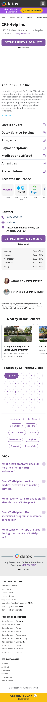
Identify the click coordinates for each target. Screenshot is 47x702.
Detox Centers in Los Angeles (14, 642)
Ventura (31, 425)
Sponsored (12, 12)
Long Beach (32, 439)
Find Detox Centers (9, 586)
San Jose (16, 425)
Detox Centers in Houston (12, 649)
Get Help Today (21, 695)
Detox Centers (16, 17)
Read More (7, 115)
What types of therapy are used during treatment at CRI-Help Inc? (21, 533)
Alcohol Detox (7, 592)
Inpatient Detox (8, 596)
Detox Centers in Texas (11, 624)
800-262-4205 (33, 10)
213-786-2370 (23, 42)
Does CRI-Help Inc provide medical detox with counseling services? (20, 485)
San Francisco (17, 432)
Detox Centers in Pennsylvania (14, 635)
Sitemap (5, 674)
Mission (5, 663)
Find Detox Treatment (14, 617)
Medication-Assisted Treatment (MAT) (17, 603)
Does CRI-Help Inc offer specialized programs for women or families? (22, 516)
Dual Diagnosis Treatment (12, 606)
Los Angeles (15, 419)
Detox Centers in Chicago (12, 645)
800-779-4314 (29, 565)
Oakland (15, 446)
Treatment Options (13, 581)
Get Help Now (11, 9)
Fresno (33, 432)
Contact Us (6, 670)
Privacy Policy (7, 681)
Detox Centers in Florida (11, 628)
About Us (5, 667)
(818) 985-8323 (22, 33)
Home (4, 17)
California (29, 17)
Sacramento (15, 439)
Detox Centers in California (12, 621)
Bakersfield (30, 446)
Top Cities (11, 375)
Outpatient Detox (9, 599)
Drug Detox (6, 589)
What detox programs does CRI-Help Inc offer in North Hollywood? (21, 467)
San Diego (32, 419)
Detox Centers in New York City (14, 638)
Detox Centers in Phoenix (12, 652)
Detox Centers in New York (13, 631)
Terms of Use (7, 677)
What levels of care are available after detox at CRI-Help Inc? (21, 500)
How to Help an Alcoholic (12, 610)
